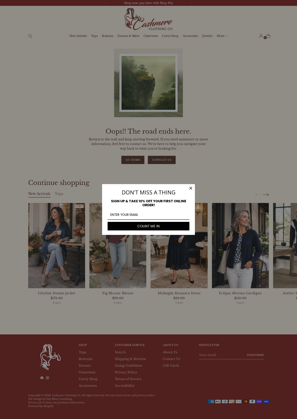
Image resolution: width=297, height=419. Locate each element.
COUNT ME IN (148, 226)
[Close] (191, 188)
